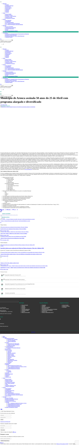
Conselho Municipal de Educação (13, 367)
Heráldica (9, 370)
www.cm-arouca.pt (28, 169)
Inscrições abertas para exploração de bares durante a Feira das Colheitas (13, 228)
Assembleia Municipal (9, 5)
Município (5, 3)
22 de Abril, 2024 (3, 104)
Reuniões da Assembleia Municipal (13, 347)
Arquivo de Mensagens (11, 341)
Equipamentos (7, 8)
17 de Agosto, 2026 (5, 239)
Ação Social (9, 350)
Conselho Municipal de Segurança (13, 368)
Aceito (74, 443)
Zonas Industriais (8, 20)
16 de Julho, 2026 (4, 269)
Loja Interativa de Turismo (10, 18)
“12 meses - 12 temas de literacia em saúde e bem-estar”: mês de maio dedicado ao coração (15, 220)
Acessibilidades (8, 21)
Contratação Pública (8, 37)
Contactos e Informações (9, 386)
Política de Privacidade (25, 312)
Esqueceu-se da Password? (5, 421)
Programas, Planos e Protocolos (11, 34)
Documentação (8, 6)
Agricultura (9, 357)
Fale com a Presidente (9, 26)
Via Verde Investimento (9, 22)
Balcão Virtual (5, 31)
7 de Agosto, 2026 (4, 255)
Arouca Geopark (8, 14)
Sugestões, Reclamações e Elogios (11, 30)
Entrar (15, 432)
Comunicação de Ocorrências (10, 27)
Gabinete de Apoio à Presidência (13, 344)
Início (4, 336)
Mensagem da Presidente (9, 338)
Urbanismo (44, 305)
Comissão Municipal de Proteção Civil (14, 365)
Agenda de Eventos (8, 17)
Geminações (7, 374)
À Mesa (6, 384)
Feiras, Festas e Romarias (9, 383)
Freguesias (7, 10)
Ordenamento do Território (12, 360)
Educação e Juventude (46, 307)
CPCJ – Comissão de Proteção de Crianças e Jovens (16, 366)
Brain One (33, 332)
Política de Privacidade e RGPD (62, 443)
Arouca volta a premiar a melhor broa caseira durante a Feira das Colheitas (13, 233)
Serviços (6, 29)
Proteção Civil (44, 311)
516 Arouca (64, 307)
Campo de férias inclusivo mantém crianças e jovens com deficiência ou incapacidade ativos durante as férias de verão (21, 254)
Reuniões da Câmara (11, 345)
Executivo (7, 4)
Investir (4, 19)
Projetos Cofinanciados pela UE (47, 312)
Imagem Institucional (9, 373)
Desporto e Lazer (10, 354)
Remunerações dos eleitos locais (13, 343)
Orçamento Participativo (9, 28)
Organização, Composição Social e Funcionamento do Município (17, 33)
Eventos (1, 245)
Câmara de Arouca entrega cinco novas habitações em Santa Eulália (12, 238)
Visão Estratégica (8, 388)
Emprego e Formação (11, 356)
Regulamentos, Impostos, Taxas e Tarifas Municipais (14, 81)
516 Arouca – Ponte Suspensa (10, 16)
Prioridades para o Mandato (12, 339)
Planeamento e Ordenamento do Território (49, 309)
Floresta (8, 358)
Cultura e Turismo (10, 355)
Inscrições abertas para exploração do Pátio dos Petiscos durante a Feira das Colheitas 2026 (22, 248)
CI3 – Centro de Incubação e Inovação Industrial (14, 24)
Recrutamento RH (45, 308)
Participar (4, 25)
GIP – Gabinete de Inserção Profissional (12, 23)
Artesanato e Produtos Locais (10, 385)
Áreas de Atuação (8, 7)
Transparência (5, 32)
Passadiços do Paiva (8, 15)
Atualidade (4, 105)
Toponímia (9, 371)
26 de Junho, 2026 (4, 264)
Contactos (7, 11)
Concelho (23, 306)
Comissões (7, 9)
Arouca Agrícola (8, 395)
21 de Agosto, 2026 (5, 230)
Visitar (4, 13)
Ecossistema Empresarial (9, 390)
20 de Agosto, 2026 (5, 235)
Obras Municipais (10, 359)
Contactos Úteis (8, 377)
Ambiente (43, 306)
